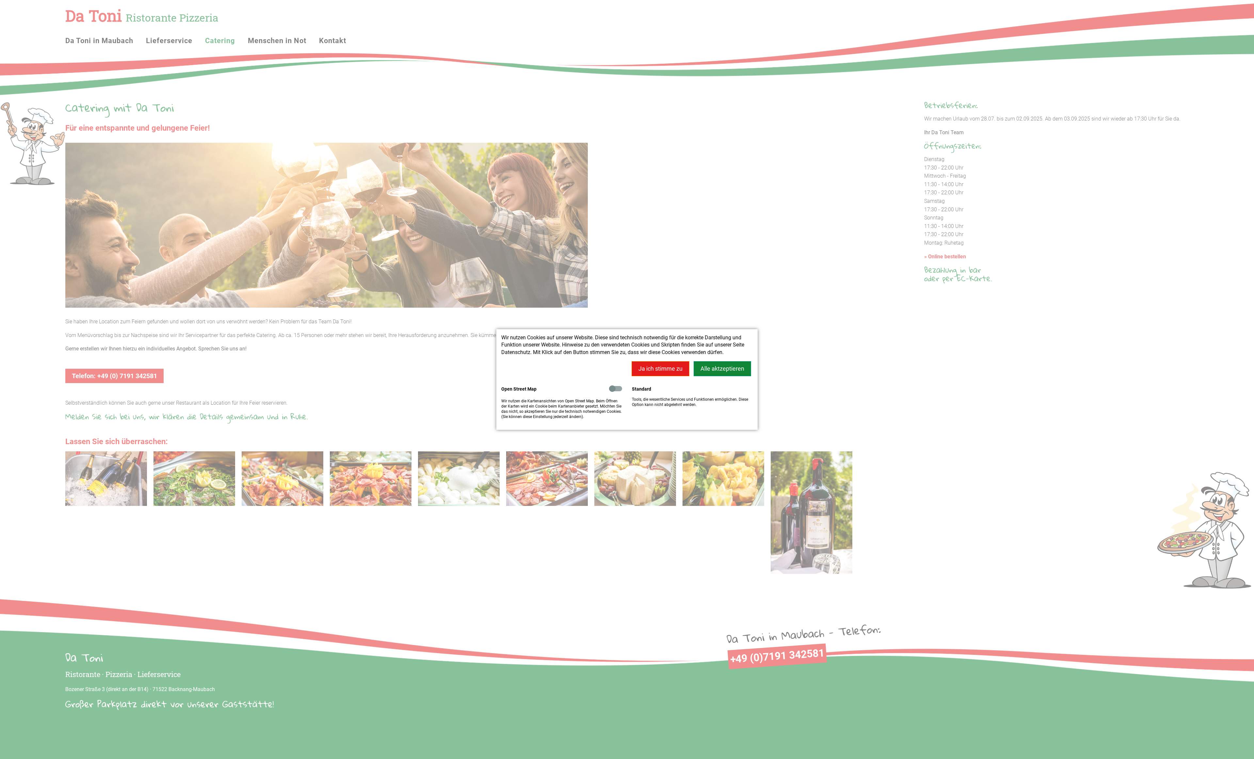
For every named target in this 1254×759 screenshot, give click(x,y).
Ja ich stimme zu (660, 368)
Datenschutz (515, 352)
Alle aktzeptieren (722, 368)
